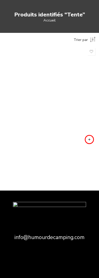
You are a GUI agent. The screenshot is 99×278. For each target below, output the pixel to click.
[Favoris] (91, 51)
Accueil (49, 20)
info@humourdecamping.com (49, 237)
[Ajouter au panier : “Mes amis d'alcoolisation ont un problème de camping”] (89, 139)
